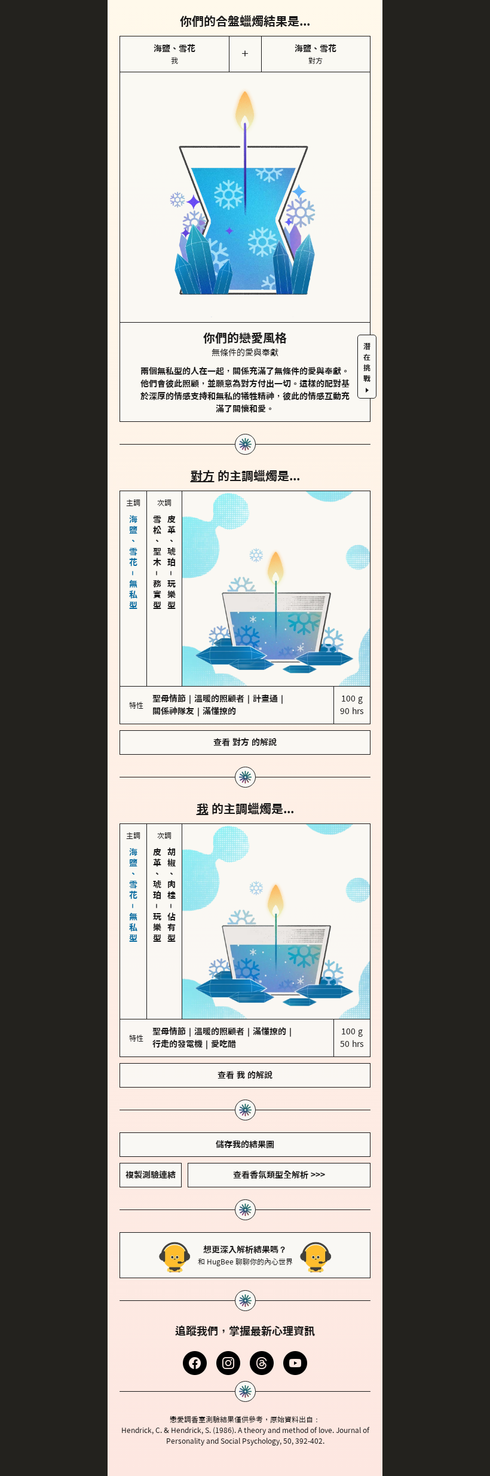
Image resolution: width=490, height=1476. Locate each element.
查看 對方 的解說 (245, 692)
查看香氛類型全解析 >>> (279, 1074)
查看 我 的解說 (245, 974)
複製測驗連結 (150, 1074)
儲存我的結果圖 (245, 1044)
